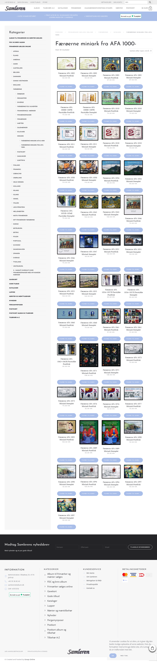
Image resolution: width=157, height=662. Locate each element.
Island (16, 194)
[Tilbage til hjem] (15, 8)
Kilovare (21, 132)
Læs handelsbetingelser (14, 651)
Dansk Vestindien (20, 81)
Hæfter (20, 123)
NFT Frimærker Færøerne (24, 220)
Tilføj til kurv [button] (66, 86)
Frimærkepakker (24, 115)
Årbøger (20, 94)
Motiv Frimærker (20, 215)
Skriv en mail (22, 2)
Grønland (17, 178)
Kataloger (63, 8)
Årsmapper (22, 98)
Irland (16, 190)
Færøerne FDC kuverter (27, 106)
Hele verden (18, 182)
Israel (15, 199)
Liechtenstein (19, 207)
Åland (15, 55)
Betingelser (106, 2)
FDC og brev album (17, 42)
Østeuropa (17, 228)
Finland (16, 165)
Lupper (12, 292)
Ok (113, 655)
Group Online (29, 659)
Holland (16, 186)
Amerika (16, 59)
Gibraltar (17, 173)
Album (37, 8)
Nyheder (12, 300)
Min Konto (118, 2)
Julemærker (22, 127)
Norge (16, 224)
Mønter (119, 8)
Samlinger (21, 156)
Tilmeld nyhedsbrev (140, 547)
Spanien (16, 253)
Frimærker (76, 8)
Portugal (17, 241)
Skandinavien (19, 249)
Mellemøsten (18, 211)
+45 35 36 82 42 (10, 2)
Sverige (16, 258)
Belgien (16, 72)
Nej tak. (124, 655)
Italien (16, 203)
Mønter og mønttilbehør (19, 296)
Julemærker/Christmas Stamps (98, 8)
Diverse (20, 102)
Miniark (20, 136)
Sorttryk (21, 160)
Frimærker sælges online (20, 46)
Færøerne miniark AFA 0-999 (33, 141)
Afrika (16, 51)
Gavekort (13, 279)
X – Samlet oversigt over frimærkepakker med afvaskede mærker (26, 272)
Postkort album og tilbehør (21, 313)
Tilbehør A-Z (48, 8)
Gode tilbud (35, 2)
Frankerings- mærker (26, 111)
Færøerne (17, 89)
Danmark (17, 76)
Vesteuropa (18, 266)
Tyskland (17, 262)
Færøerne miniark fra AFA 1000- (32, 146)
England (16, 85)
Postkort (130, 8)
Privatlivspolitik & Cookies (37, 651)
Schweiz (16, 245)
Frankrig (17, 169)
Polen (15, 236)
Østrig (16, 232)
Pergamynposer (16, 305)
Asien (15, 64)
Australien (17, 68)
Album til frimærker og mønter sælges (25, 38)
